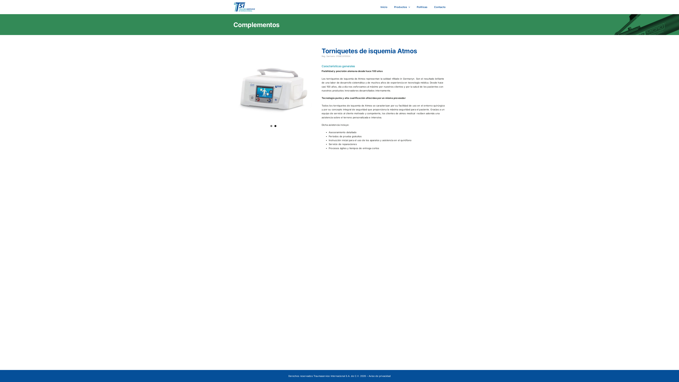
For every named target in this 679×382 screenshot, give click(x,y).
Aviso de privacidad (380, 376)
